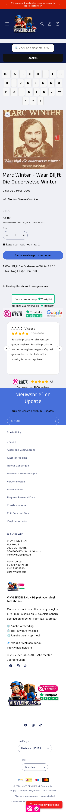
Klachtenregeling (17, 457)
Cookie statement (17, 505)
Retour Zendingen (18, 465)
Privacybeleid (15, 489)
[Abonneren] (55, 421)
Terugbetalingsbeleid (30, 791)
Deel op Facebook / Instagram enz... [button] (28, 286)
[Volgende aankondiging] (59, 4)
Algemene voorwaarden (21, 449)
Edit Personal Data (18, 513)
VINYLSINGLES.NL (31, 786)
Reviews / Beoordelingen (22, 473)
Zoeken (33, 57)
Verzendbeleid (48, 796)
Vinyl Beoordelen (17, 521)
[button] (7, 24)
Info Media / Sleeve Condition (21, 199)
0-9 (6, 74)
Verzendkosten (9, 223)
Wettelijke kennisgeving (24, 801)
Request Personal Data (21, 497)
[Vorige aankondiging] (6, 4)
